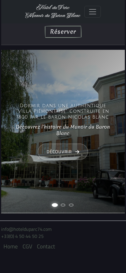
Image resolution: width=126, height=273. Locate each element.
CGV (27, 246)
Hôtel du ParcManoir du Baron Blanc (52, 11)
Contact (46, 246)
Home (11, 246)
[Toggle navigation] (92, 12)
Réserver (63, 32)
